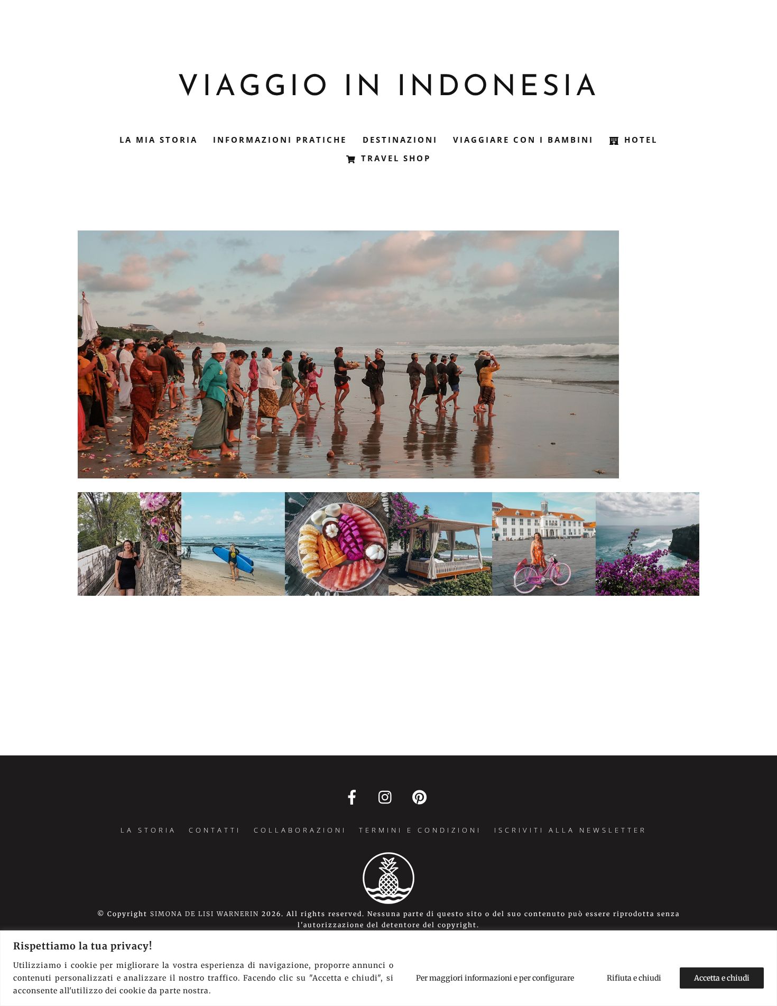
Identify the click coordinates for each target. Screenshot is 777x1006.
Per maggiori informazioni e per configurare (495, 978)
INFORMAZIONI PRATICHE (280, 139)
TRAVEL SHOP (394, 158)
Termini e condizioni (420, 830)
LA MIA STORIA (158, 139)
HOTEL (639, 139)
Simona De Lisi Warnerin (204, 914)
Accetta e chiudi (722, 978)
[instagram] (387, 797)
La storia (149, 830)
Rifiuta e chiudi (634, 978)
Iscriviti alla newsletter (570, 830)
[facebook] (353, 797)
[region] (388, 968)
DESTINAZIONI (400, 139)
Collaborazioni (300, 830)
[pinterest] (421, 797)
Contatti (215, 830)
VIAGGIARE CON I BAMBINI (523, 139)
